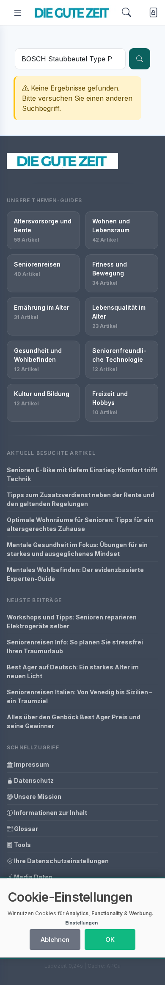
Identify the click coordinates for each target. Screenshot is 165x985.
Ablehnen (55, 939)
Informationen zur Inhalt (50, 812)
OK (110, 939)
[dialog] (82, 917)
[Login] (151, 13)
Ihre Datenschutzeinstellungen (61, 860)
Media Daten (32, 876)
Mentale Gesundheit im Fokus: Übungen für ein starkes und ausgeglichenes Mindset (77, 549)
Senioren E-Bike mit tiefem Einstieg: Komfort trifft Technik (82, 474)
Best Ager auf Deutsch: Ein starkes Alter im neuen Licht (73, 671)
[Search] (126, 12)
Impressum (31, 764)
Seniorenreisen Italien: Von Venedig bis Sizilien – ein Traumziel (79, 696)
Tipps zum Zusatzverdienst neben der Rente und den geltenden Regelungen (80, 499)
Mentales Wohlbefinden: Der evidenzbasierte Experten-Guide (75, 574)
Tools (22, 844)
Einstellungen (81, 923)
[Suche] (139, 58)
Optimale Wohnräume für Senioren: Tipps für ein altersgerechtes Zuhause (80, 524)
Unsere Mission (37, 796)
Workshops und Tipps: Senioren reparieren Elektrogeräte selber (72, 622)
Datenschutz (33, 780)
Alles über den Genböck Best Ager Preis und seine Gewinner (73, 721)
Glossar (25, 828)
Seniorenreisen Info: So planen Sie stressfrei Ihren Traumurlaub (75, 646)
